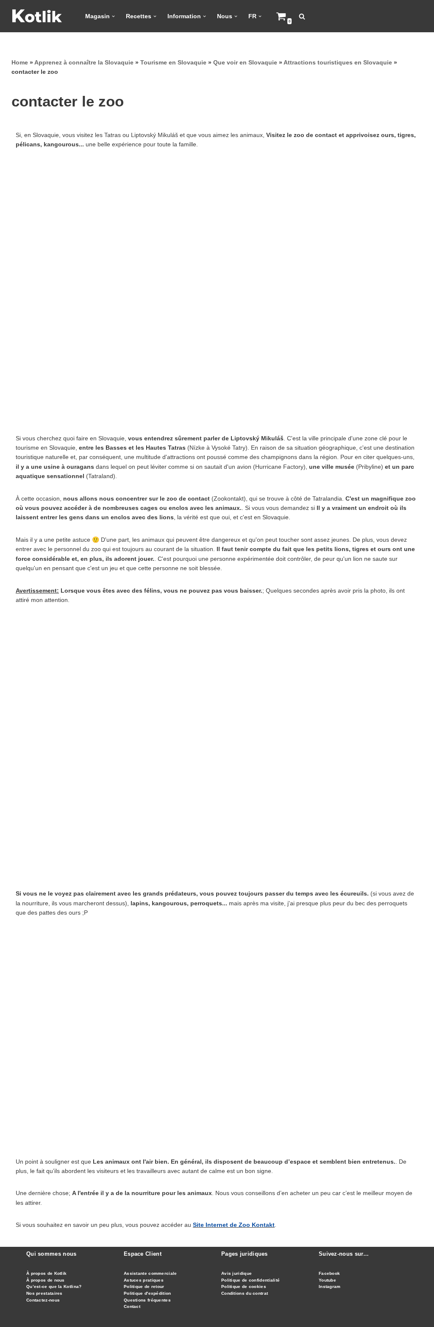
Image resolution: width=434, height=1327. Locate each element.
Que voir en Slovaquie (245, 62)
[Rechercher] (302, 16)
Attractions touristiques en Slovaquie (338, 62)
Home (19, 62)
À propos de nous (45, 1280)
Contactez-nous (43, 1300)
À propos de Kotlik (46, 1273)
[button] (113, 16)
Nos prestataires (44, 1293)
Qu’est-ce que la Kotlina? (54, 1286)
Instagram (330, 1286)
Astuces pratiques (144, 1280)
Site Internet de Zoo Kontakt (234, 1224)
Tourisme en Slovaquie (173, 62)
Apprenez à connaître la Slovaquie (84, 62)
